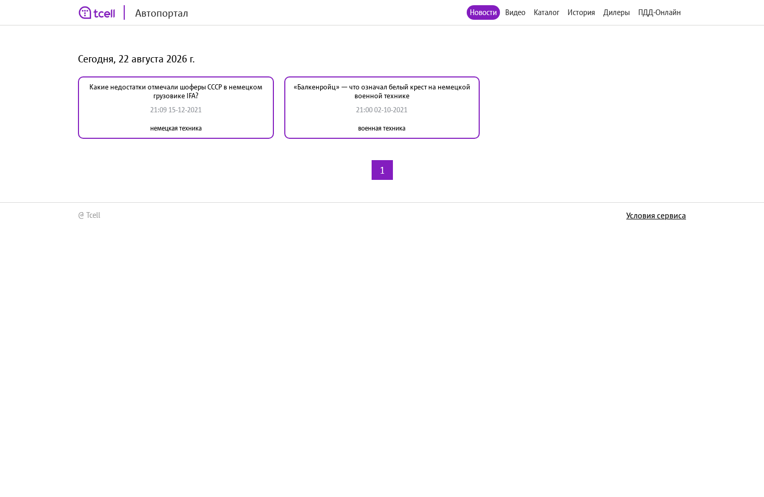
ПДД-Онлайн (659, 12)
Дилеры (616, 12)
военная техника (381, 128)
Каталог (546, 12)
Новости (483, 12)
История (581, 12)
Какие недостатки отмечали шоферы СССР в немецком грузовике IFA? (175, 91)
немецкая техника (176, 128)
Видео (515, 12)
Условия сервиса (656, 215)
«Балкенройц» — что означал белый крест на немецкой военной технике (382, 91)
